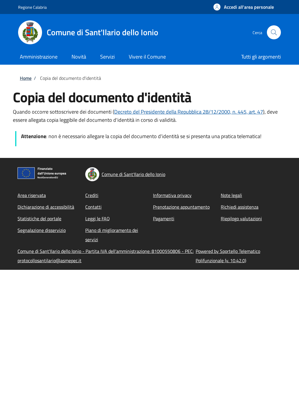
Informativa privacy (172, 195)
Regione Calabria (32, 7)
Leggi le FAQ (97, 218)
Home (26, 78)
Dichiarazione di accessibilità (46, 206)
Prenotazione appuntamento (181, 206)
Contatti (93, 206)
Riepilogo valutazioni (241, 218)
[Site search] (274, 32)
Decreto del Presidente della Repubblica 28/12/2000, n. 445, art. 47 (188, 112)
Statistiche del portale (39, 218)
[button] (243, 7)
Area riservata (32, 195)
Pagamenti (163, 218)
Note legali (231, 195)
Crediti (91, 195)
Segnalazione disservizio (42, 230)
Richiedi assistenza (239, 206)
